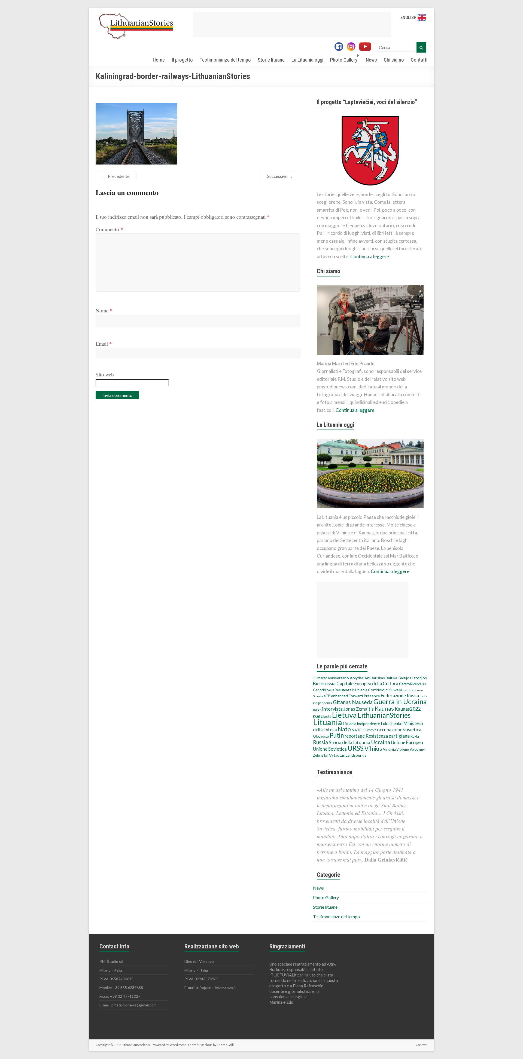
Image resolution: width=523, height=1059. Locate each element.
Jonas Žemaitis (358, 709)
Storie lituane (271, 60)
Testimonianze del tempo (225, 60)
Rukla (415, 736)
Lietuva (344, 714)
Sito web (105, 374)
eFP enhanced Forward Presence (352, 695)
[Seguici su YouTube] (367, 47)
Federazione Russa (400, 695)
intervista (332, 709)
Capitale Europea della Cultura (367, 683)
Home (159, 60)
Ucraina (380, 742)
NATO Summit (364, 730)
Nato (344, 729)
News (371, 60)
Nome (104, 310)
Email (104, 343)
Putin (337, 735)
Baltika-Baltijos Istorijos (406, 677)
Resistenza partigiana (388, 736)
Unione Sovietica (330, 749)
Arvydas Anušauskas (367, 677)
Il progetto (182, 60)
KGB (316, 716)
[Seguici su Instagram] (352, 47)
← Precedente (116, 176)
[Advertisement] (292, 24)
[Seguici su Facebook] (340, 47)
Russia (320, 742)
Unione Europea (407, 742)
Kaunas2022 (408, 709)
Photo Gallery (343, 60)
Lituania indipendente (361, 723)
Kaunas (384, 708)
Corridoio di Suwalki (385, 689)
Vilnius (373, 748)
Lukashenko (392, 723)
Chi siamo (394, 60)
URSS (356, 748)
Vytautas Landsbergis (347, 755)
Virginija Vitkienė (396, 749)
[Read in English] (422, 17)
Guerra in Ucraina (400, 701)
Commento (109, 229)
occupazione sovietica (399, 729)
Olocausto (321, 736)
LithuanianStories (384, 715)
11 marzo (320, 678)
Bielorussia (324, 683)
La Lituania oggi (307, 60)
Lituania (327, 722)
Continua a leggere (369, 256)
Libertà (326, 716)
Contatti (419, 60)
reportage (355, 736)
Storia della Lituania (349, 742)
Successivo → (280, 176)
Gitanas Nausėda (353, 702)
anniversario (338, 677)
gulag (317, 709)
